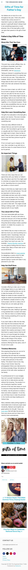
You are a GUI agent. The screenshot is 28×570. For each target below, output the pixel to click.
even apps (4, 411)
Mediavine (18, 566)
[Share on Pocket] (11, 467)
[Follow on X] (8, 553)
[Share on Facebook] (2, 467)
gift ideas (12, 479)
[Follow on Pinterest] (11, 553)
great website (21, 253)
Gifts (2, 473)
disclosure (17, 70)
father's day (4, 479)
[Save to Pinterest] (8, 467)
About (4, 556)
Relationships (7, 473)
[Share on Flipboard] (14, 467)
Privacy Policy (6, 560)
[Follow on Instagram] (15, 553)
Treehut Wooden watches (15, 243)
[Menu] (2, 2)
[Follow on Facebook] (4, 553)
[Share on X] (5, 467)
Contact (5, 558)
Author (8, 469)
